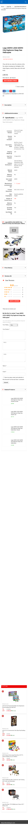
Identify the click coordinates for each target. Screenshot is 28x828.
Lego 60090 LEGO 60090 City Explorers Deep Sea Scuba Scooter (17, 400)
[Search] (25, 2)
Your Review (6, 329)
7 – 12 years (17, 183)
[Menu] (2, 2)
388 (15, 198)
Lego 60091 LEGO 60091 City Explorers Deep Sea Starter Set (17, 413)
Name (4, 365)
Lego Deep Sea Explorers (20, 6)
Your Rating (5, 324)
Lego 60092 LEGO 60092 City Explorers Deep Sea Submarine (17, 442)
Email (4, 371)
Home (2, 6)
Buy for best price (10, 80)
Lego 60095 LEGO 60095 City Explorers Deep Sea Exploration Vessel (17, 428)
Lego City (9, 6)
